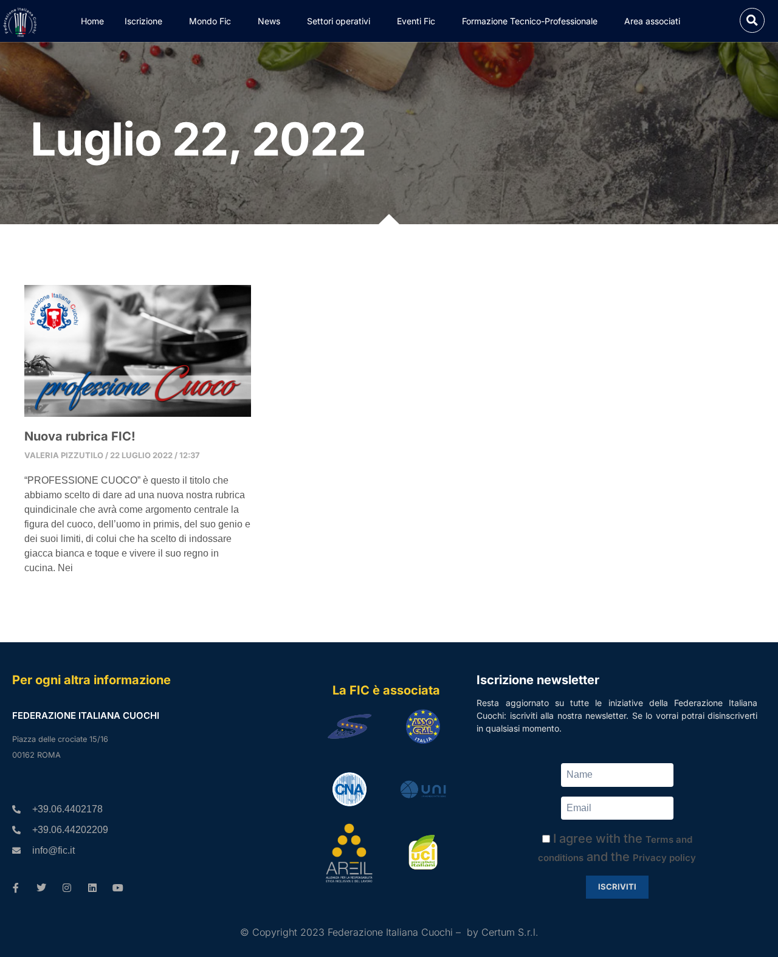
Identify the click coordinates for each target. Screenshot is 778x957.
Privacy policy (664, 857)
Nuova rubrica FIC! (80, 436)
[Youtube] (118, 887)
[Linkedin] (92, 887)
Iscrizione (143, 21)
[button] (752, 20)
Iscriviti (617, 886)
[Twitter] (41, 887)
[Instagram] (67, 887)
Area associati (652, 21)
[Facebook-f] (16, 887)
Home (92, 21)
